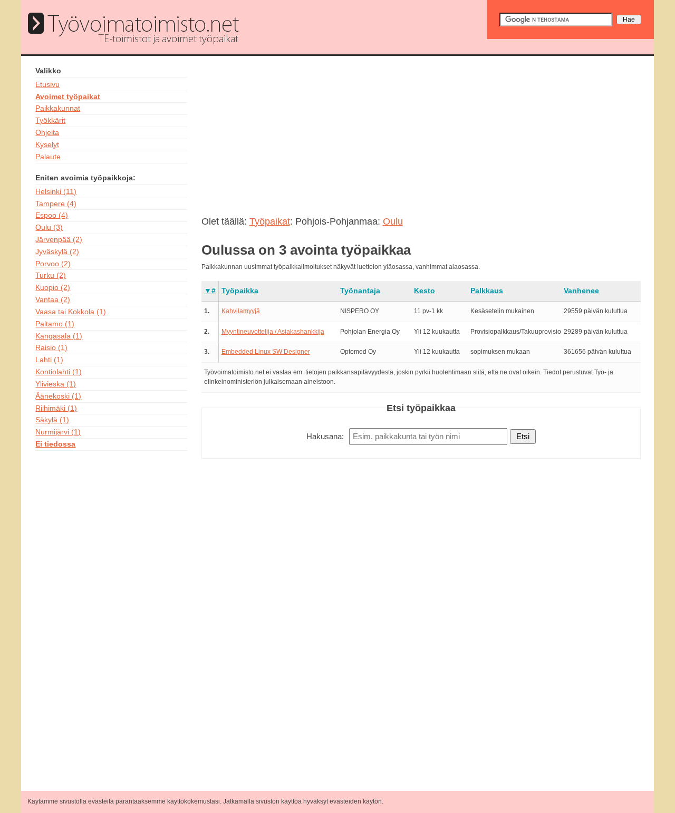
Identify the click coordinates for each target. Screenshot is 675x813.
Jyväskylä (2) (57, 251)
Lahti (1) (49, 359)
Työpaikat (269, 221)
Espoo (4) (51, 215)
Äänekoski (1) (58, 396)
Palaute (48, 156)
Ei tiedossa (55, 444)
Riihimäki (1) (56, 408)
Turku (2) (50, 275)
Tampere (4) (55, 203)
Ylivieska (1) (55, 384)
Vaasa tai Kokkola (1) (70, 311)
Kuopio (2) (52, 287)
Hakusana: (325, 436)
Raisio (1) (51, 347)
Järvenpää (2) (58, 239)
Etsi (522, 436)
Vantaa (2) (52, 299)
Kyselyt (47, 144)
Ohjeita (47, 132)
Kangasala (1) (58, 336)
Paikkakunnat (57, 108)
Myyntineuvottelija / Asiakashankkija (272, 331)
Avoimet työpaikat (67, 96)
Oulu (393, 221)
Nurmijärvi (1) (58, 432)
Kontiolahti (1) (58, 371)
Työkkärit (50, 120)
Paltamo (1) (54, 324)
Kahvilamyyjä (240, 311)
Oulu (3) (49, 227)
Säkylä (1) (52, 419)
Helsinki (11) (55, 191)
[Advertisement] (111, 616)
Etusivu (47, 84)
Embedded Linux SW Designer (265, 352)
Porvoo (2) (53, 263)
